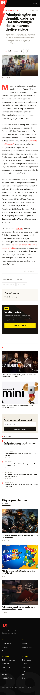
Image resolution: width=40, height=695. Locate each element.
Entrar (24, 651)
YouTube (27, 691)
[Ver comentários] (21, 51)
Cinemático (6, 667)
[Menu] (36, 3)
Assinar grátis (20, 429)
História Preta (7, 678)
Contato (5, 647)
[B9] (4, 2)
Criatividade (13, 10)
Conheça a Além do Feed (20, 330)
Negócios (20, 280)
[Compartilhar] (27, 51)
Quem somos (6, 644)
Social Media (26, 667)
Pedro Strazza (13, 51)
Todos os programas (9, 660)
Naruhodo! (5, 674)
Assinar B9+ (20, 325)
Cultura (24, 664)
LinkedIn (20, 691)
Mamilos (5, 671)
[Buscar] (32, 3)
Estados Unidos (8, 284)
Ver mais (6, 504)
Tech (23, 674)
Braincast (5, 664)
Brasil (24, 678)
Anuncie (5, 651)
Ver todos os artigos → (12, 297)
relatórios (22, 284)
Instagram (5, 691)
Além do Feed (27, 647)
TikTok (12, 691)
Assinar (24, 644)
